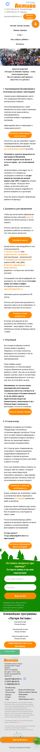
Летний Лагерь (26, 9)
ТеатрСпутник (10, 692)
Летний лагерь (10, 687)
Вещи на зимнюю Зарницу (28, 692)
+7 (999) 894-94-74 (11, 12)
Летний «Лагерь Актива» (20, 26)
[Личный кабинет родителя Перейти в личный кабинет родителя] (35, 23)
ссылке (22, 722)
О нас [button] (19, 35)
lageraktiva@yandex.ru (13, 16)
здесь (16, 610)
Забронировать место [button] (26, 699)
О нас (7, 699)
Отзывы (8, 697)
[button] (20, 240)
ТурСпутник (9, 690)
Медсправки (23, 694)
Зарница (23, 12)
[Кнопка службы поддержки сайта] (37, 741)
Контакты (20, 44)
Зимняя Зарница (20, 30)
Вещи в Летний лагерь (27, 690)
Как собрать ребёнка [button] (19, 39)
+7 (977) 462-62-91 (11, 9)
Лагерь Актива (10, 651)
